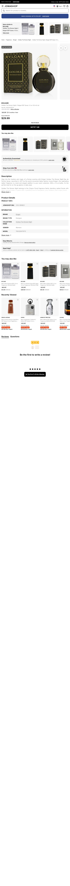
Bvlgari (5, 26)
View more (6, 33)
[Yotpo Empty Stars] (5, 109)
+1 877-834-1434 (30, 250)
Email (37, 250)
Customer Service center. (56, 250)
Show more (5, 192)
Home (2, 40)
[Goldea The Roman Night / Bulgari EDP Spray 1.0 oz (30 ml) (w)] (65, 48)
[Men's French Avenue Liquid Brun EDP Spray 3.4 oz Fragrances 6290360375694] (17, 299)
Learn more (51, 160)
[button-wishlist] (64, 6)
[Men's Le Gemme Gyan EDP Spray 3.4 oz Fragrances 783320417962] (37, 263)
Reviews (5, 336)
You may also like (7, 133)
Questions (14, 336)
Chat (41, 250)
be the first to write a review (35, 374)
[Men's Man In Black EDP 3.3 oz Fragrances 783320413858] (56, 263)
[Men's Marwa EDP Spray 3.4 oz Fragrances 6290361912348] (56, 299)
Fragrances (9, 40)
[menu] (2, 6)
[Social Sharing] (61, 48)
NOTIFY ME (35, 127)
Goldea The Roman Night (24, 40)
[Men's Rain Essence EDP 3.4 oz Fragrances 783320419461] (17, 263)
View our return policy (29, 242)
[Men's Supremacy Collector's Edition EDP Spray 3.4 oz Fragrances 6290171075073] (37, 299)
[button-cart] (67, 6)
